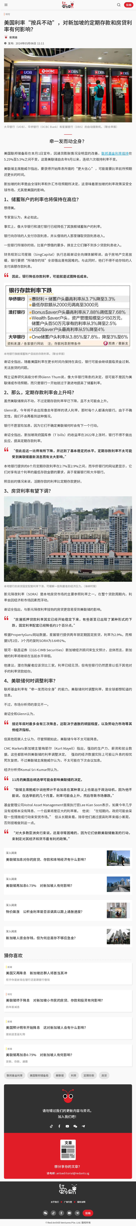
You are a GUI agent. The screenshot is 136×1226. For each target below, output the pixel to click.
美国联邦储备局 (39, 1075)
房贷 (104, 1075)
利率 (73, 1075)
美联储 (60, 1075)
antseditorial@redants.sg (72, 1173)
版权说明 (81, 1201)
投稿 (128, 5)
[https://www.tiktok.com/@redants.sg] (51, 1126)
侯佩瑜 (13, 37)
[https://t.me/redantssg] (83, 1126)
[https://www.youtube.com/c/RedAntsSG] (67, 1126)
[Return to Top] (128, 1220)
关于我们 (55, 1201)
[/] (68, 4)
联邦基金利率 (15, 1075)
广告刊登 (68, 1201)
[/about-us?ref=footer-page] (75, 1126)
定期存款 (89, 1075)
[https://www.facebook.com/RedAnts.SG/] (59, 1126)
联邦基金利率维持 (115, 153)
